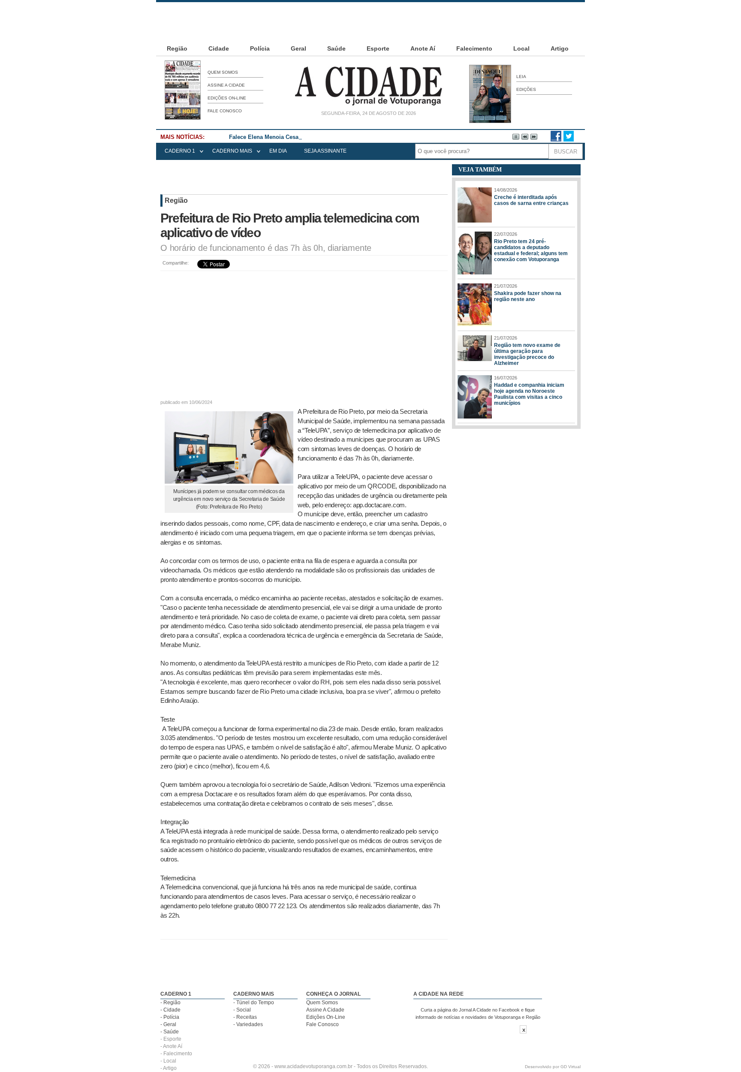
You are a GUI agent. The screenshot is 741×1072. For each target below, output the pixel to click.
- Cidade (170, 1010)
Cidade (218, 48)
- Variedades (248, 1024)
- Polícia (169, 1017)
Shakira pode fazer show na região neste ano (527, 296)
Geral (298, 48)
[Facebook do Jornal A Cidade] (556, 140)
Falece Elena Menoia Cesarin (267, 137)
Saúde (336, 48)
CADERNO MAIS (232, 151)
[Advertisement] (370, 21)
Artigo (560, 48)
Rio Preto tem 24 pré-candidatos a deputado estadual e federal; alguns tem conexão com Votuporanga (531, 250)
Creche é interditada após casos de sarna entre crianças (531, 200)
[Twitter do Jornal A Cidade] (568, 140)
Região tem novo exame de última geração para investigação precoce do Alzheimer (527, 354)
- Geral (168, 1024)
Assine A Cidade (226, 85)
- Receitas (245, 1017)
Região (177, 48)
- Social (242, 1010)
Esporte (378, 48)
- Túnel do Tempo (253, 1003)
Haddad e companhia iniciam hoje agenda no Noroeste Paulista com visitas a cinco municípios (529, 394)
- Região (170, 1003)
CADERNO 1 (180, 151)
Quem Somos (223, 72)
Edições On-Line (227, 98)
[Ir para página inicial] (368, 105)
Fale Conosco (225, 110)
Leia (521, 76)
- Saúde (169, 1032)
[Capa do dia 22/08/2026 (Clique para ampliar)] (183, 118)
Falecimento (474, 48)
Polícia (260, 48)
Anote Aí (422, 48)
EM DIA (278, 151)
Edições (526, 89)
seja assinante (325, 151)
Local (521, 48)
